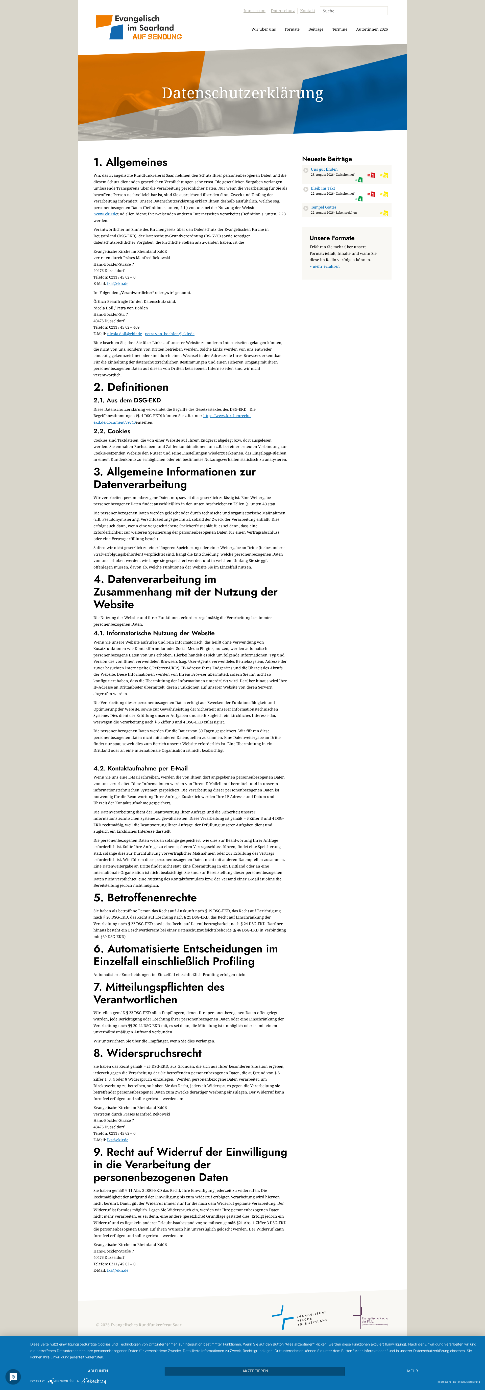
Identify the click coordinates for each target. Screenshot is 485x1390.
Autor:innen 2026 (372, 29)
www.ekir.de (105, 213)
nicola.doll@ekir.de (124, 333)
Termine (339, 29)
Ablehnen (98, 1371)
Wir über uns (263, 29)
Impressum (254, 10)
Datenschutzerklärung (466, 1381)
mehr (412, 1371)
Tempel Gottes (323, 207)
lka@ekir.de (117, 283)
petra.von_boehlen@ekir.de (170, 333)
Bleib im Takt (323, 188)
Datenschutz (283, 10)
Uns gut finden (324, 169)
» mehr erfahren (325, 266)
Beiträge (315, 29)
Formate (292, 29)
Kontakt (307, 10)
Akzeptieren (255, 1371)
